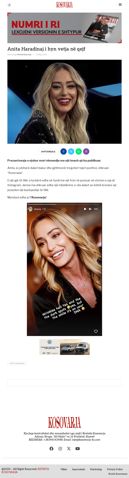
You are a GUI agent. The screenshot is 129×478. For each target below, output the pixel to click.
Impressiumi (78, 469)
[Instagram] (60, 448)
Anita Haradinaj (17, 363)
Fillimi (64, 469)
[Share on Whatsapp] (79, 151)
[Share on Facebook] (63, 151)
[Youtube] (77, 448)
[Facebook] (52, 448)
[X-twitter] (69, 448)
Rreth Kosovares (118, 473)
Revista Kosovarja (24, 54)
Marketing (96, 469)
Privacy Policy (115, 469)
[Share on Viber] (86, 151)
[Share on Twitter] (71, 151)
